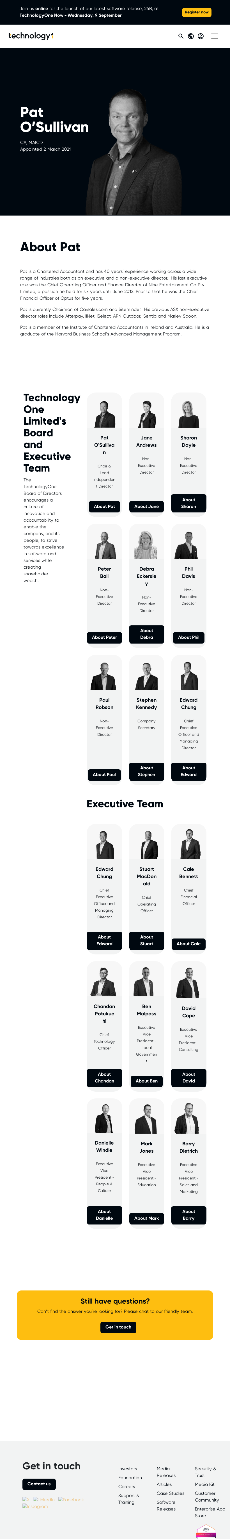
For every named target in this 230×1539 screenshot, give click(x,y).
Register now (197, 12)
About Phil (188, 637)
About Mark (146, 1218)
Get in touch (118, 1327)
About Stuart (146, 940)
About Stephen (146, 771)
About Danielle (104, 1215)
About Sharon (188, 503)
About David (188, 1077)
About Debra (146, 634)
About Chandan (104, 1077)
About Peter (104, 637)
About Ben (147, 1081)
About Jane (146, 507)
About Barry (188, 1215)
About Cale (189, 944)
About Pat (104, 507)
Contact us (39, 1484)
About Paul (104, 775)
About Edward (189, 771)
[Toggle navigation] (214, 36)
